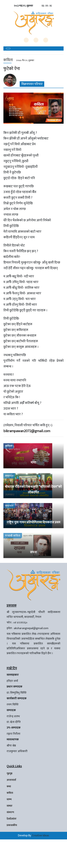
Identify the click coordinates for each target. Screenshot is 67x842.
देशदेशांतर (11, 819)
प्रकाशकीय (12, 825)
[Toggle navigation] (8, 48)
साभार (9, 806)
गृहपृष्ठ (9, 773)
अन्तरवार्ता (11, 780)
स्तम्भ (9, 799)
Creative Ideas (40, 835)
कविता (10, 793)
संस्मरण (10, 812)
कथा (9, 786)
